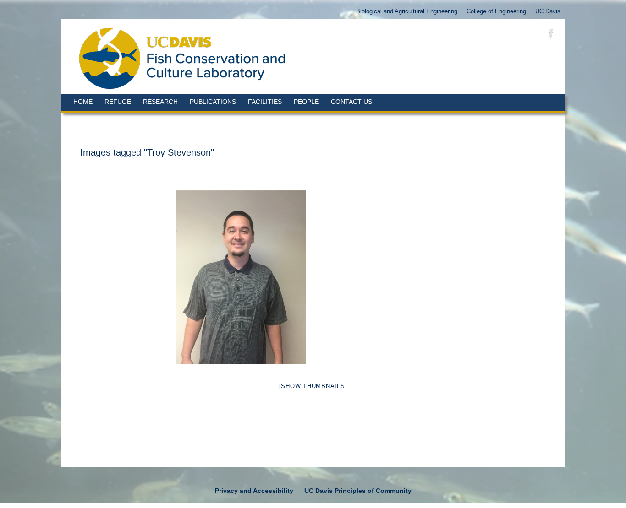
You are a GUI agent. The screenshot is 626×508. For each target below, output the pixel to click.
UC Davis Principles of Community (358, 490)
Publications (213, 101)
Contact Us (351, 101)
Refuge (117, 101)
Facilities (265, 101)
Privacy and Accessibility (254, 490)
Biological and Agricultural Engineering (406, 11)
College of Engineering (496, 11)
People (306, 101)
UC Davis (547, 11)
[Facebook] (551, 34)
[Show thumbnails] (313, 386)
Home (83, 101)
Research (160, 101)
